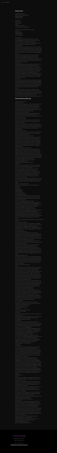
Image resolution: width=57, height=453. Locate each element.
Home (3, 2)
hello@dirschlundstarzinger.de (19, 445)
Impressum (7, 2)
